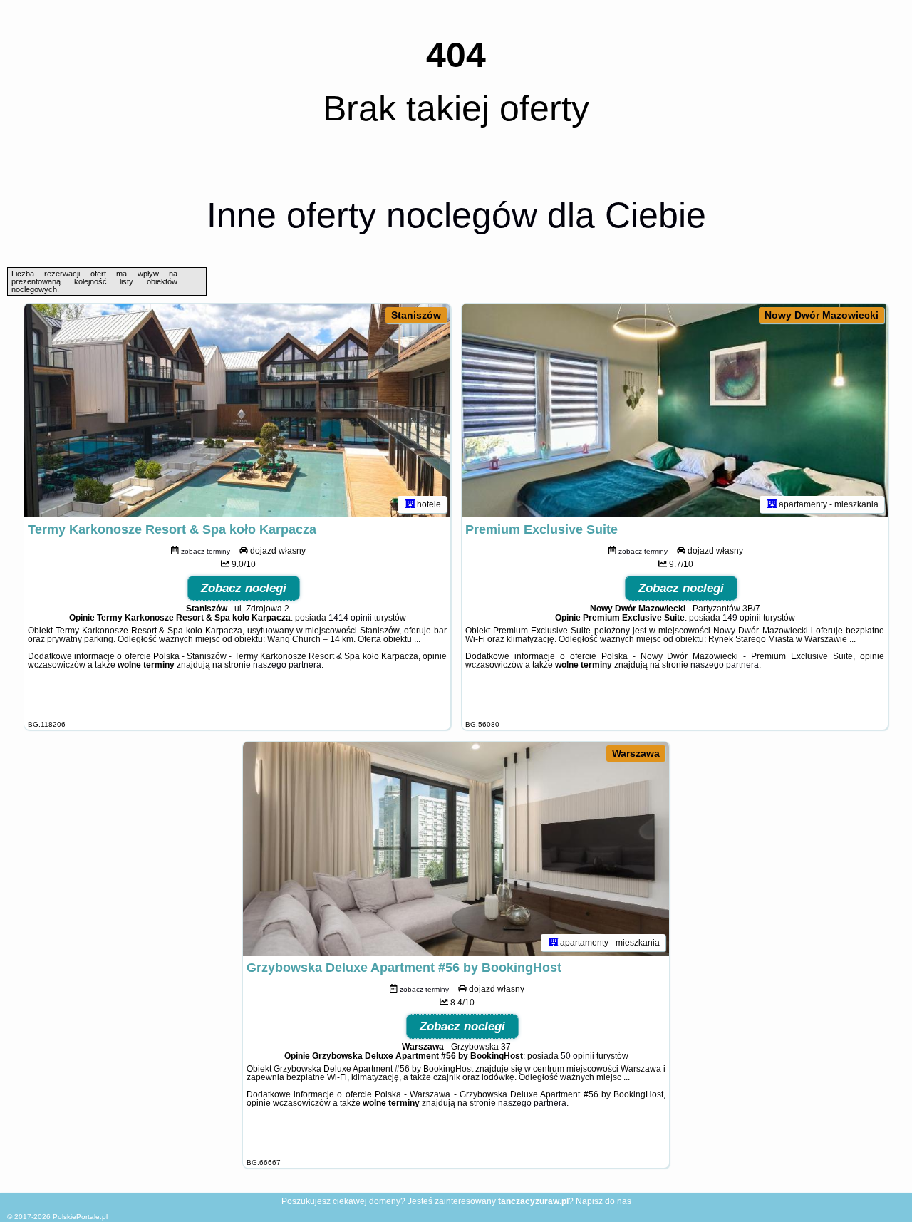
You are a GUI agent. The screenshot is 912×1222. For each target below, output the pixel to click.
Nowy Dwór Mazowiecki (822, 315)
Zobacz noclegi (243, 588)
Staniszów (416, 315)
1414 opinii (350, 618)
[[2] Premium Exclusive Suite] (675, 410)
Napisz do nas (603, 1201)
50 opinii (577, 1056)
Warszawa (636, 753)
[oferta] (410, 504)
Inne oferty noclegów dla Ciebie (456, 215)
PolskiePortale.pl (80, 1217)
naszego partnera (287, 665)
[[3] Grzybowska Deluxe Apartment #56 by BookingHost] (456, 849)
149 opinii (741, 618)
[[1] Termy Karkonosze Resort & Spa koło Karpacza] (237, 410)
